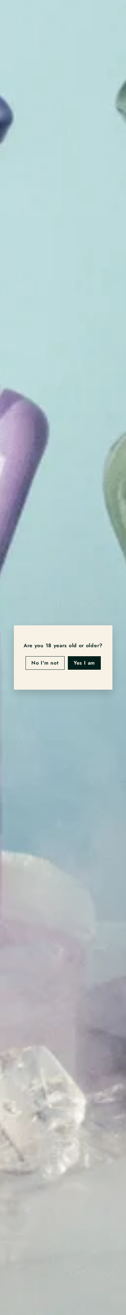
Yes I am (84, 663)
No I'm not (44, 663)
